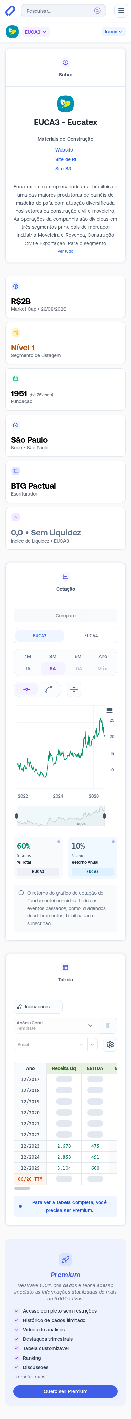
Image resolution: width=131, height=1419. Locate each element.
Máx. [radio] (103, 668)
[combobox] (63, 10)
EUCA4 (91, 635)
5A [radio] (53, 668)
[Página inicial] (10, 10)
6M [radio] (78, 656)
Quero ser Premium (65, 1391)
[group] (65, 635)
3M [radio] (52, 656)
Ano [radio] (103, 656)
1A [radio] (28, 668)
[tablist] (65, 68)
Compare (66, 615)
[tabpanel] (65, 185)
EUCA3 (40, 635)
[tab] (65, 68)
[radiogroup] (65, 662)
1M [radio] (28, 656)
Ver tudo (65, 251)
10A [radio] (78, 668)
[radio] (26, 689)
